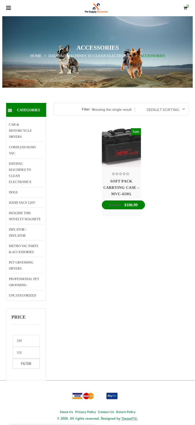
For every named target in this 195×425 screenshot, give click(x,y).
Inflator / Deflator (17, 232)
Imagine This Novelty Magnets (24, 216)
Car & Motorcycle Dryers (20, 131)
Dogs (13, 192)
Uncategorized (22, 295)
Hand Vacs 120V (22, 203)
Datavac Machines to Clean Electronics (90, 56)
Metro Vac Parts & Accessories (23, 249)
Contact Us (106, 412)
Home (35, 56)
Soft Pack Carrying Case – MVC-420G (121, 187)
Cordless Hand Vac (22, 150)
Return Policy (125, 412)
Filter (26, 364)
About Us (66, 412)
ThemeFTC (129, 418)
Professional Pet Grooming (24, 282)
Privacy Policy (85, 412)
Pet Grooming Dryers (21, 265)
